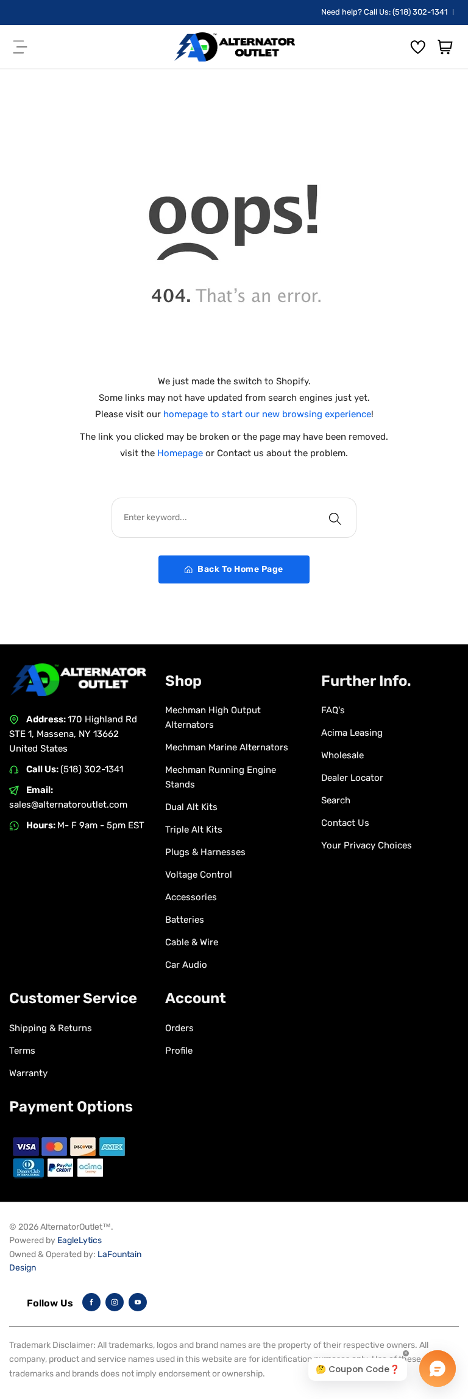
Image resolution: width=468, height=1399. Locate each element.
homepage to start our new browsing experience (267, 414)
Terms (22, 1050)
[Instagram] (114, 1302)
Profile (179, 1050)
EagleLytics (79, 1240)
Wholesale (342, 755)
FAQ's (333, 710)
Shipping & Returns (50, 1028)
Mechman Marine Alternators (226, 747)
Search (335, 800)
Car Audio (186, 964)
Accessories (191, 897)
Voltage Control (198, 874)
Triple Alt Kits (193, 829)
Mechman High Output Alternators (213, 717)
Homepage (181, 453)
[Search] (335, 517)
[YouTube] (138, 1302)
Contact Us (345, 822)
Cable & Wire (191, 942)
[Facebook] (91, 1302)
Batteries (184, 919)
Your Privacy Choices (366, 845)
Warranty (28, 1073)
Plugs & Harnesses (205, 852)
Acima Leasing (352, 732)
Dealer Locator (352, 777)
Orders (179, 1028)
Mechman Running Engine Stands (220, 777)
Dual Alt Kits (191, 807)
